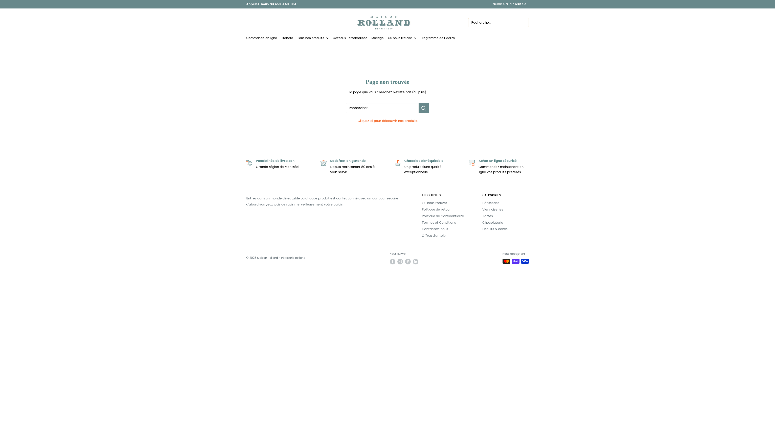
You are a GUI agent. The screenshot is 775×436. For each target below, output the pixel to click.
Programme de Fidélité (438, 38)
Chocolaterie (492, 222)
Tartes (487, 216)
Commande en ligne (261, 38)
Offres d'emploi (434, 235)
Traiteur (287, 38)
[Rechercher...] (424, 108)
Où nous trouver (400, 38)
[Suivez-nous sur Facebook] (392, 261)
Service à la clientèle (509, 4)
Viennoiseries (492, 209)
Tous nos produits (310, 38)
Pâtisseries (490, 203)
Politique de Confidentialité (443, 216)
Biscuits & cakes (495, 229)
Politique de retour (436, 209)
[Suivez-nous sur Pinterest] (408, 261)
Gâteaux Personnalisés (350, 38)
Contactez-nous (435, 229)
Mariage (378, 38)
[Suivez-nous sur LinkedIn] (415, 261)
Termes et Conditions (439, 222)
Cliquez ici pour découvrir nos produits (388, 120)
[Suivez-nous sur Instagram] (400, 261)
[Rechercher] (543, 22)
